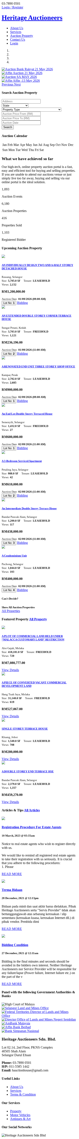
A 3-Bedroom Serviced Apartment (22, 461)
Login (14, 43)
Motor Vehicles (20, 1115)
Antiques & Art (20, 1119)
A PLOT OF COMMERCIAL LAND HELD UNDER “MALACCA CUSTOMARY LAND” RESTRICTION (33, 638)
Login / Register (12, 7)
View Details (10, 670)
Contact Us (17, 39)
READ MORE (12, 874)
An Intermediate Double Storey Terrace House (29, 508)
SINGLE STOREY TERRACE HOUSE (25, 728)
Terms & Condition (23, 1094)
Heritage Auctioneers (32, 17)
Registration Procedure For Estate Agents (31, 827)
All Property (38, 619)
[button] (8, 84)
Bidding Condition (15, 945)
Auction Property (21, 35)
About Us (16, 28)
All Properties (11, 611)
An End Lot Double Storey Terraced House (27, 413)
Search (7, 127)
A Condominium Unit (14, 555)
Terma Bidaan (12, 890)
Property (15, 1111)
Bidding (22, 303)
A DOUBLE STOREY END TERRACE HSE (28, 771)
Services (15, 32)
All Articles (32, 810)
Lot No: (9, 303)
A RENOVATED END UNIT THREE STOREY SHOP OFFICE (38, 366)
